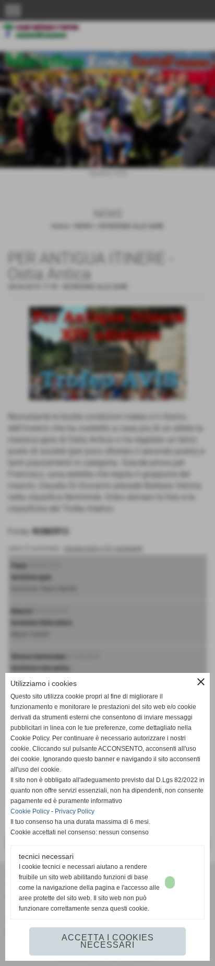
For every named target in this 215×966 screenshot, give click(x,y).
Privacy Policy (74, 811)
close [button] (201, 682)
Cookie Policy (30, 811)
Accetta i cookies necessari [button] (108, 941)
